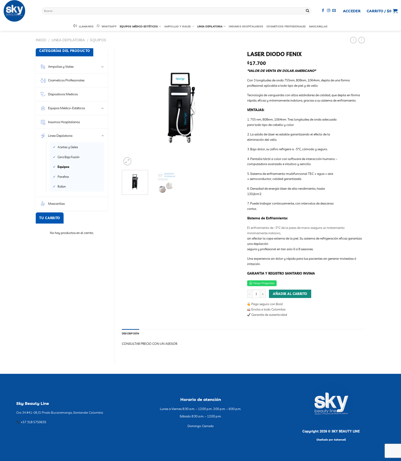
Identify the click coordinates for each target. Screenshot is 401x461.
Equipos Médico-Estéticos (139, 26)
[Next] (232, 107)
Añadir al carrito (290, 294)
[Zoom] (127, 161)
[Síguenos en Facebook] (323, 11)
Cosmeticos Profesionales (286, 26)
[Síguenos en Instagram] (328, 11)
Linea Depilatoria (210, 26)
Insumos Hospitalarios (246, 26)
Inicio (41, 40)
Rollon (62, 186)
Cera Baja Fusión (68, 157)
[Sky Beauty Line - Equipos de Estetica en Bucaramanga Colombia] (19, 11)
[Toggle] (102, 66)
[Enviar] (307, 10)
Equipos (98, 40)
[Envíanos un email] (334, 11)
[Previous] (130, 107)
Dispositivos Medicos (63, 94)
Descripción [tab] (130, 333)
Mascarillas (318, 26)
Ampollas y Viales (177, 26)
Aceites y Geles (68, 147)
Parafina (63, 177)
